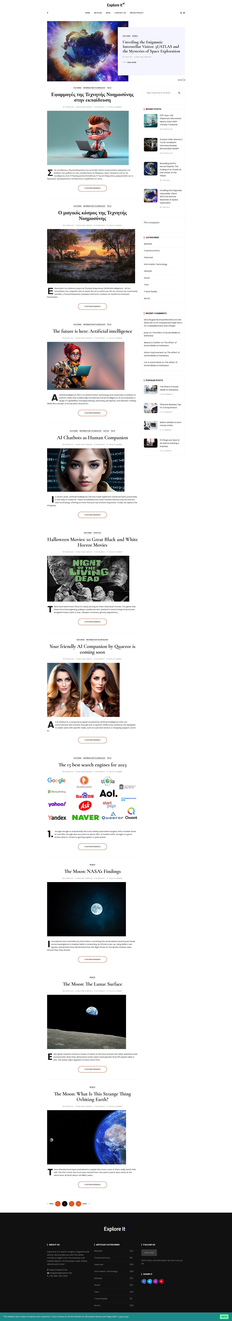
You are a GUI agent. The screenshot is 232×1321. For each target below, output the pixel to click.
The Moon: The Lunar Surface (92, 984)
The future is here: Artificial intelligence (92, 331)
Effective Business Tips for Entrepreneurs (170, 406)
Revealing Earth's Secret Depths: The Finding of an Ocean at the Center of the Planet (170, 169)
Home (87, 13)
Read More (131, 62)
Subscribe (149, 1252)
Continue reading (92, 188)
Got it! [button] (224, 1317)
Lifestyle (97, 533)
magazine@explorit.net (61, 1273)
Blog (108, 13)
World (92, 865)
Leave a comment (115, 107)
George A (101, 107)
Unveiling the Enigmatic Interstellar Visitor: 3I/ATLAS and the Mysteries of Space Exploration (171, 196)
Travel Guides (150, 291)
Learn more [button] (124, 1317)
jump (146, 332)
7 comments (167, 430)
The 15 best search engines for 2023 (92, 765)
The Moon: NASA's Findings (92, 871)
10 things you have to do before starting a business (170, 443)
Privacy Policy (136, 13)
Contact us (120, 13)
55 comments (167, 394)
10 (78, 1204)
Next (85, 1204)
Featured (136, 36)
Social (106, 431)
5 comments (167, 450)
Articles (98, 13)
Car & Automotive (152, 362)
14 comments (167, 412)
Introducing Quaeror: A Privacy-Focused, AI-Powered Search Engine (150, 47)
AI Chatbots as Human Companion (92, 437)
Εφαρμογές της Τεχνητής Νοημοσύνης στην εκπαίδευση (92, 97)
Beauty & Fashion (152, 342)
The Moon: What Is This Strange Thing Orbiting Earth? (92, 1096)
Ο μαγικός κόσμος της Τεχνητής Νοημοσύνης (92, 215)
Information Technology (152, 36)
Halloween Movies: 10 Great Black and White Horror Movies (92, 542)
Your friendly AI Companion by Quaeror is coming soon (92, 649)
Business (126, 36)
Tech (109, 88)
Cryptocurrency (152, 250)
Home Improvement (154, 352)
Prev (52, 1204)
